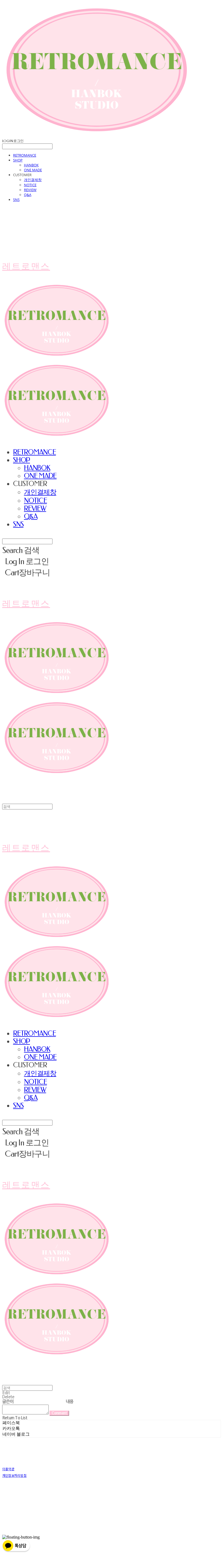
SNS (16, 199)
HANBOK (31, 165)
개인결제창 (33, 179)
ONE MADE (33, 169)
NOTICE (30, 184)
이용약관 (8, 1468)
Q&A (27, 194)
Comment (59, 1413)
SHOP (18, 160)
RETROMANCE (24, 155)
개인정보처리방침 (14, 1475)
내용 (69, 1401)
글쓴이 (8, 1401)
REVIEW (30, 189)
